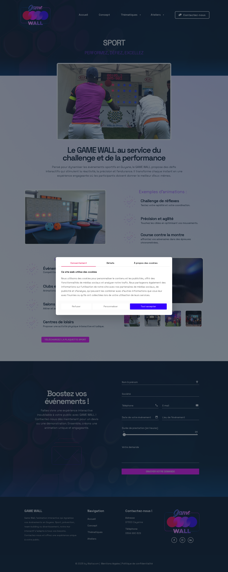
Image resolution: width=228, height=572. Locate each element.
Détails (110, 263)
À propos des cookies (146, 263)
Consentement (78, 263)
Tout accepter (148, 306)
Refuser (76, 306)
